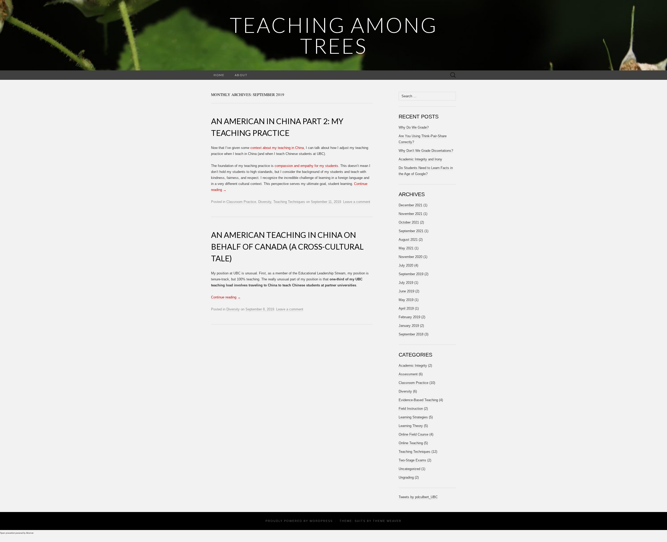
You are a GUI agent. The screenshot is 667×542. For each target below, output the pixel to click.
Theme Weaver (387, 520)
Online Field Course (413, 434)
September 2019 (411, 274)
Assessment (408, 374)
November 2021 (410, 214)
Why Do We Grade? (414, 127)
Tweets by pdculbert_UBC (418, 497)
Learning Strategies (413, 417)
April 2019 (406, 308)
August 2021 (408, 240)
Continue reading (226, 297)
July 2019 (406, 283)
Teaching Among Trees (333, 35)
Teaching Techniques (289, 202)
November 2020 (410, 257)
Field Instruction (411, 409)
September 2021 (411, 231)
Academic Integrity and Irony (420, 159)
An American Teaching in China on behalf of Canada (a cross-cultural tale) (287, 246)
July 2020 (406, 265)
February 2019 (409, 317)
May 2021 (406, 248)
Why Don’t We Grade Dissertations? (426, 151)
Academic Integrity (413, 366)
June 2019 (406, 291)
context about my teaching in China (277, 148)
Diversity (264, 202)
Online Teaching (411, 443)
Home (219, 75)
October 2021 (409, 222)
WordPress (321, 520)
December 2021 (410, 205)
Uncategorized (409, 469)
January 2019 (409, 326)
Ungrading (406, 477)
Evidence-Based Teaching (418, 400)
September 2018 (411, 334)
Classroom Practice (241, 202)
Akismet (29, 533)
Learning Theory (411, 426)
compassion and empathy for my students (306, 166)
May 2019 (406, 300)
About (241, 75)
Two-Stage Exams (412, 460)
